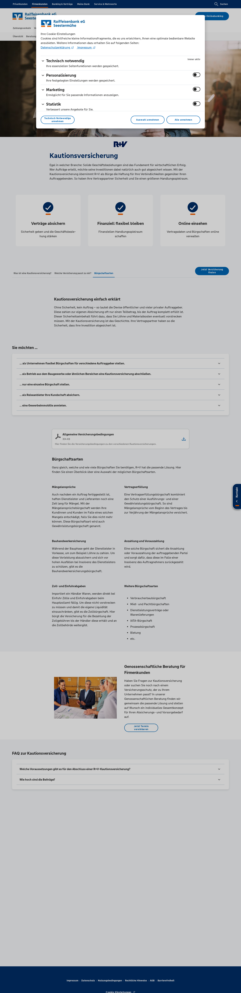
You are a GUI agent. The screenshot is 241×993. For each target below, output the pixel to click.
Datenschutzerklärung (56, 47)
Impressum (84, 47)
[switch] (196, 74)
